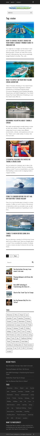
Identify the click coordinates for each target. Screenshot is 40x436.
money (28, 331)
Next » (16, 256)
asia (27, 315)
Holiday (28, 328)
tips (18, 338)
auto (15, 318)
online (18, 335)
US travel (29, 348)
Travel (8, 341)
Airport (22, 315)
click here (14, 429)
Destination (22, 321)
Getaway (15, 328)
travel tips (9, 348)
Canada (9, 321)
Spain (8, 338)
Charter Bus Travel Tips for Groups (23, 292)
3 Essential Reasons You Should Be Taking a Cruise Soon (18, 160)
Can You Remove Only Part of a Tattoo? (22, 301)
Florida (29, 325)
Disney (29, 321)
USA (23, 348)
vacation (9, 351)
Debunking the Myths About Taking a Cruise (19, 121)
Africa (16, 315)
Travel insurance (28, 345)
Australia (9, 318)
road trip (24, 335)
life (19, 331)
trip (15, 348)
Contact (18, 2)
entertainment (10, 325)
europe (18, 325)
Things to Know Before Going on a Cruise (18, 234)
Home (7, 2)
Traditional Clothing (26, 338)
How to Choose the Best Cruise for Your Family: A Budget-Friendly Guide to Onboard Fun (19, 42)
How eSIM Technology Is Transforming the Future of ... (21, 286)
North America (11, 335)
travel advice (15, 341)
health (22, 328)
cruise (14, 321)
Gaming (9, 328)
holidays (9, 331)
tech (13, 338)
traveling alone (17, 345)
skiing (30, 335)
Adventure (9, 315)
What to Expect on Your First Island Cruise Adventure (19, 81)
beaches (20, 318)
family (24, 325)
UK (19, 348)
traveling (9, 345)
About (12, 2)
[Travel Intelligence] (20, 8)
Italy (15, 331)
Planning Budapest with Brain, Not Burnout (23, 278)
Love (23, 331)
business (27, 318)
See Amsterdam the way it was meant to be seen (22, 270)
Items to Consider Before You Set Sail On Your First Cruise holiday (19, 197)
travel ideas (24, 341)
